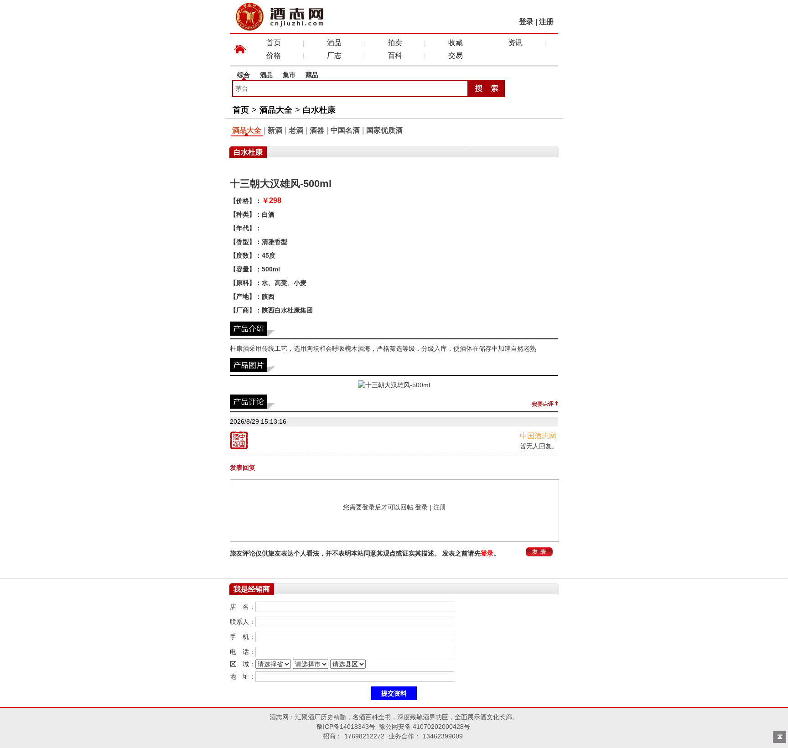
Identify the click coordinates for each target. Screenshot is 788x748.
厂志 (334, 55)
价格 (273, 55)
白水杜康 (319, 109)
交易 (455, 55)
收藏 (455, 43)
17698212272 (364, 736)
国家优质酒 (384, 130)
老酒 (296, 130)
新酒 (275, 130)
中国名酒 (345, 130)
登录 (526, 22)
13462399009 (443, 736)
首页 (273, 43)
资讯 (515, 43)
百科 (395, 55)
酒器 (317, 130)
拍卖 (395, 43)
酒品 (334, 43)
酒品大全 (275, 109)
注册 (546, 22)
